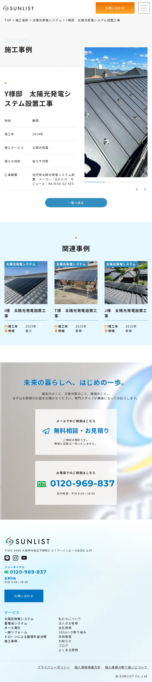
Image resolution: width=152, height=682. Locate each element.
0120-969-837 (81, 483)
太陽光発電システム (19, 618)
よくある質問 (68, 650)
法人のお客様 (68, 623)
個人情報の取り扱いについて (126, 667)
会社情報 (65, 627)
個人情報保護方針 (88, 667)
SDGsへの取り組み (73, 632)
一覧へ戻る (76, 202)
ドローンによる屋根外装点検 (25, 636)
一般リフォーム (15, 632)
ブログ (63, 645)
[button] (137, 189)
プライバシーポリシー (53, 667)
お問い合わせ (24, 596)
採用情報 (65, 636)
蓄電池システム (15, 623)
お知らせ (65, 641)
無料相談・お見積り (81, 430)
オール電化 (12, 627)
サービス (12, 612)
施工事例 (10, 641)
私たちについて (70, 618)
